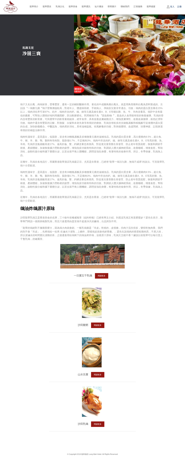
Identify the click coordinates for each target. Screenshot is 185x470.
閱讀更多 (101, 276)
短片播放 (99, 6)
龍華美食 (73, 6)
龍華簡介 (34, 6)
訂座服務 (138, 6)
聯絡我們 (125, 6)
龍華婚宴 (151, 6)
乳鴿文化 (60, 6)
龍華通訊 (86, 6)
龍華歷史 (47, 6)
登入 (172, 6)
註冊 (179, 6)
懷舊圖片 (112, 6)
